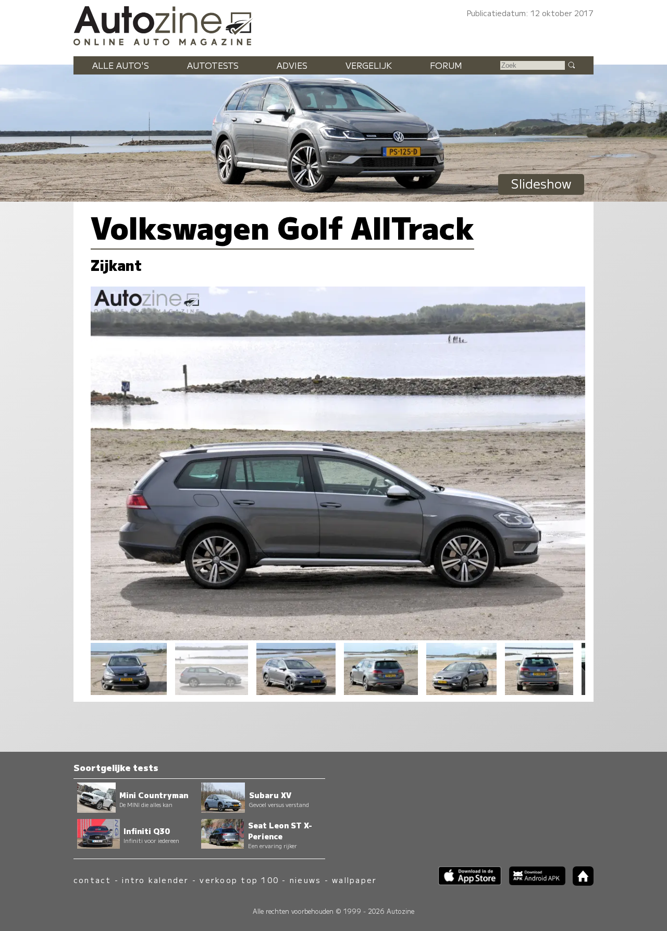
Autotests (213, 65)
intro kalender (155, 879)
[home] (579, 882)
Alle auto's (120, 65)
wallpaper (354, 879)
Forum (446, 65)
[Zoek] (571, 64)
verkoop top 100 (239, 879)
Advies (292, 65)
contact (92, 879)
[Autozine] (333, 24)
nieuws (305, 879)
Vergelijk (368, 65)
